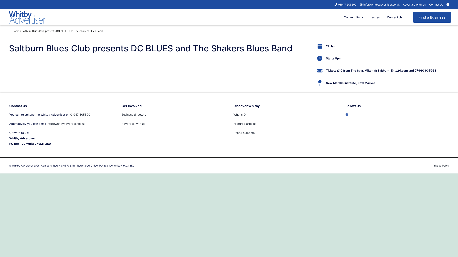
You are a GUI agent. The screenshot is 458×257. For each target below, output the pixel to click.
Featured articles (244, 123)
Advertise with (131, 123)
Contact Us (436, 4)
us (143, 123)
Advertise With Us (414, 4)
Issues (375, 17)
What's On (240, 114)
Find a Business (432, 17)
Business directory (133, 114)
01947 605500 (347, 4)
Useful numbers (244, 133)
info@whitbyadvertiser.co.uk (381, 4)
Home (16, 30)
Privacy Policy (441, 165)
